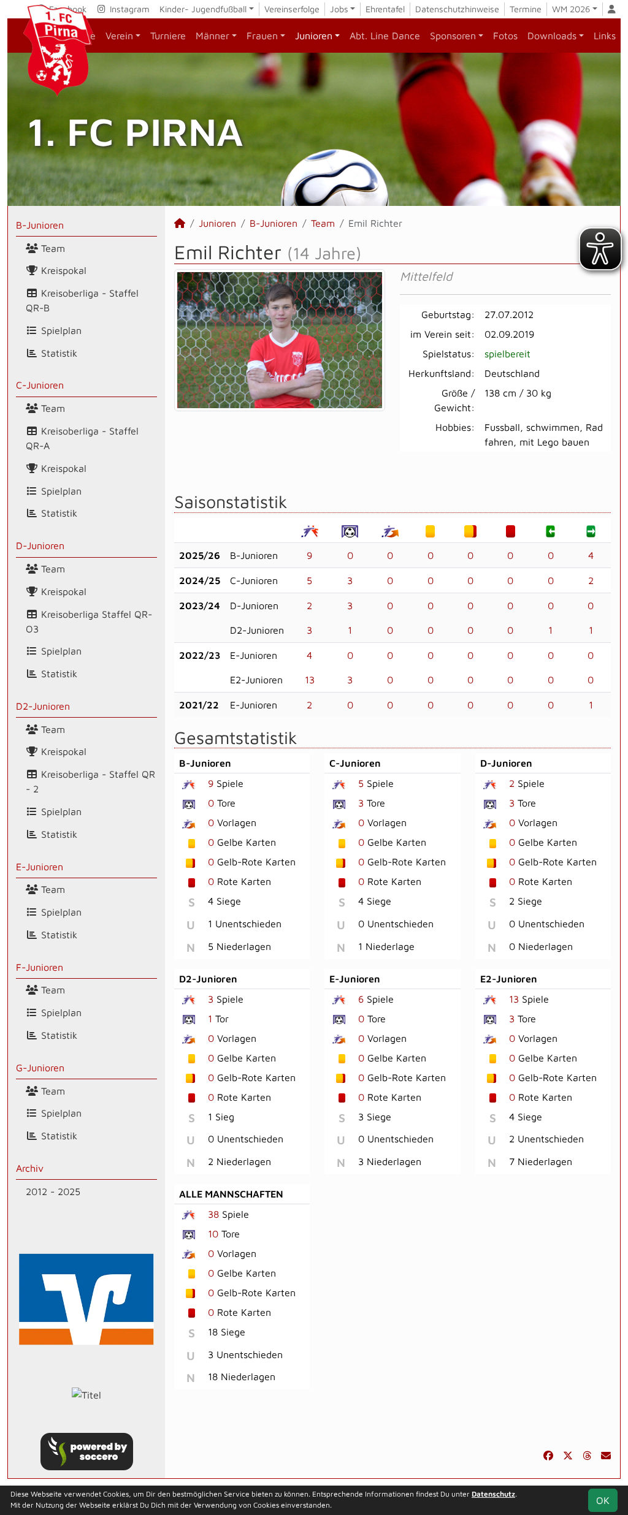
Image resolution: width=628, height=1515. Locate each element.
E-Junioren (39, 866)
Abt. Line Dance (385, 35)
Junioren (313, 35)
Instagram (128, 9)
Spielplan (60, 330)
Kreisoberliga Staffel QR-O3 (89, 621)
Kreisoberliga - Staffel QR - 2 (90, 781)
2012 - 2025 (53, 1191)
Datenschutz (493, 1493)
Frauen (262, 35)
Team (51, 248)
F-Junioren (39, 967)
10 (213, 1233)
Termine (526, 9)
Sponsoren (453, 35)
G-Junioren (40, 1067)
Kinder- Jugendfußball (203, 9)
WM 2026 (571, 9)
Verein (119, 35)
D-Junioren (40, 545)
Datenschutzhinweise (457, 9)
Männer (212, 35)
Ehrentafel (385, 9)
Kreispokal (62, 270)
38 (213, 1214)
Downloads (551, 35)
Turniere (168, 35)
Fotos (505, 35)
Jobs (339, 9)
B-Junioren (40, 224)
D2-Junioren (43, 706)
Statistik (57, 353)
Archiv (30, 1168)
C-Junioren (40, 384)
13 (310, 679)
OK (603, 1500)
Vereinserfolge (292, 9)
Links (605, 35)
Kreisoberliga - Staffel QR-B (82, 300)
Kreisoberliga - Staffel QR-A (82, 438)
